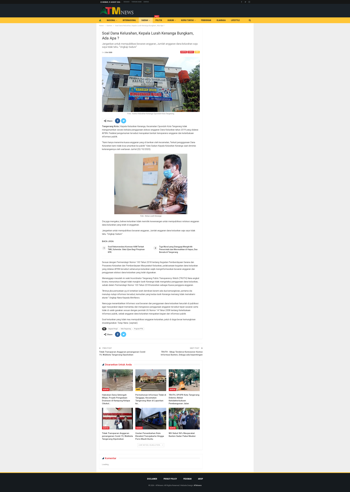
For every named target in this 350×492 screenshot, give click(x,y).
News (197, 52)
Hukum (170, 20)
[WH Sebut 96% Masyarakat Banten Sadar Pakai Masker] (184, 418)
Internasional (129, 20)
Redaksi (126, 2)
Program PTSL (138, 329)
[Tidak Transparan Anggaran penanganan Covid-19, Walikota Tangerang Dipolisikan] (117, 418)
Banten (183, 52)
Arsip (200, 479)
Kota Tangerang (126, 329)
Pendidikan (206, 20)
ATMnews (198, 485)
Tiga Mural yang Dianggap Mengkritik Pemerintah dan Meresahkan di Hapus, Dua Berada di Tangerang (178, 249)
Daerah (145, 20)
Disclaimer (152, 479)
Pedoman (187, 479)
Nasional (111, 20)
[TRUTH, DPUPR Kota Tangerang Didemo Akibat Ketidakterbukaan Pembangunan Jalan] (184, 380)
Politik (158, 19)
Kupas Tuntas (187, 20)
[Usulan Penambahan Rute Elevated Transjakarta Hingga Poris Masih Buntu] (150, 418)
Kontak (146, 2)
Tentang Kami (137, 2)
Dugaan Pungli (113, 329)
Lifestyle (235, 20)
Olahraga (221, 20)
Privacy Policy (170, 479)
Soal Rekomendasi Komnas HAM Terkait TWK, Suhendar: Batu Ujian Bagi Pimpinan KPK (126, 249)
